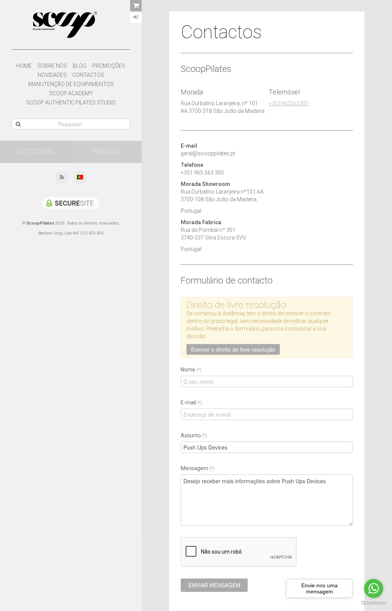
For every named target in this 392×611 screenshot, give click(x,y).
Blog (80, 66)
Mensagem (197, 468)
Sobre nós (52, 66)
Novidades (52, 75)
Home (24, 66)
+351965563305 (289, 103)
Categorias (35, 151)
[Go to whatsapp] (373, 588)
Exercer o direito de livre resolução (233, 349)
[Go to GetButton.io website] (373, 603)
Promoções (108, 66)
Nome (191, 370)
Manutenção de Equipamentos (71, 84)
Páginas (106, 151)
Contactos (88, 75)
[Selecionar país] (80, 177)
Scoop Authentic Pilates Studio (71, 102)
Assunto (194, 435)
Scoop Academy (71, 93)
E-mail (191, 402)
